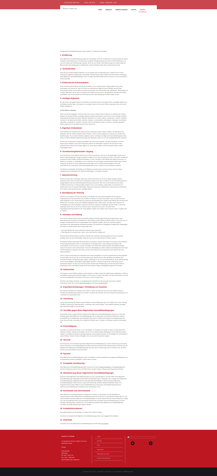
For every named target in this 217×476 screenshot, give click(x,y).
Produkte (108, 9)
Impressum (100, 449)
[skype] (156, 2)
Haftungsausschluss (103, 454)
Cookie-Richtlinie (102, 283)
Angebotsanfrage (121, 9)
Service (133, 9)
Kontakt (142, 9)
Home (100, 9)
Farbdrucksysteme (142, 445)
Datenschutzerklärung (85, 283)
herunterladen (105, 423)
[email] (150, 2)
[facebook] (153, 2)
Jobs (98, 445)
